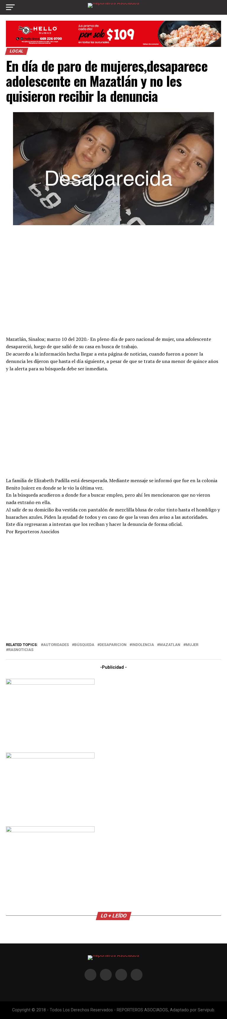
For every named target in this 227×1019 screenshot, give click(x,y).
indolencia (143, 645)
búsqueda (84, 645)
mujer (192, 645)
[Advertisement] (113, 279)
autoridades (56, 645)
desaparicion (113, 645)
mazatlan (169, 645)
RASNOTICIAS (20, 650)
